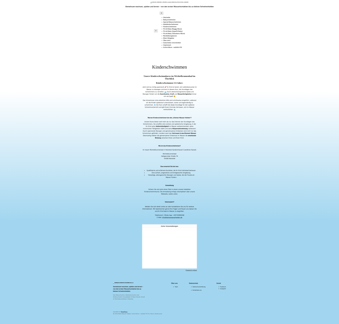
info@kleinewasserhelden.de (172, 217)
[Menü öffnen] (156, 30)
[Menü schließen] (161, 13)
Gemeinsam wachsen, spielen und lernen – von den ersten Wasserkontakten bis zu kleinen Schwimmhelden (169, 6)
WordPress (124, 312)
